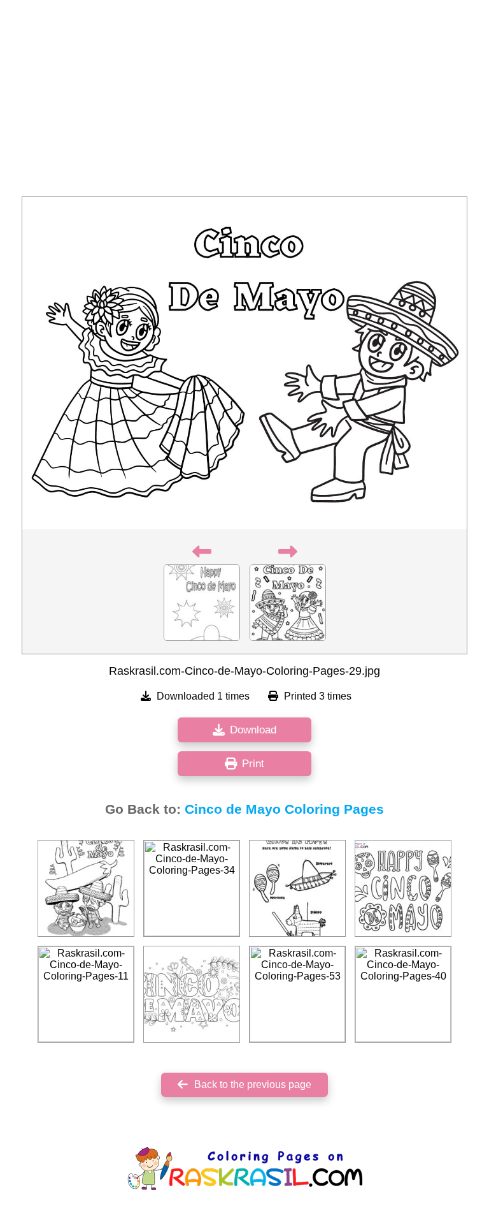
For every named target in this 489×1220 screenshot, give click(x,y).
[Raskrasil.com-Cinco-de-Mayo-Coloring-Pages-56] (191, 994)
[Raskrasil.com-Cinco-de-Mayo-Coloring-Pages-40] (403, 994)
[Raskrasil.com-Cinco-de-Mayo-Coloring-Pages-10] (297, 888)
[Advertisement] (244, 102)
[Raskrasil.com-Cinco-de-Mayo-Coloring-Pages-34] (191, 888)
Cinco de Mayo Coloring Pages (284, 809)
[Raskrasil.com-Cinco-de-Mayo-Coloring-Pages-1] (86, 888)
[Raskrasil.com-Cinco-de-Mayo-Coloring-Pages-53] (297, 994)
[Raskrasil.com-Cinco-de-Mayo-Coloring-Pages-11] (86, 994)
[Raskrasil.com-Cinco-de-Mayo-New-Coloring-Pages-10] (403, 888)
